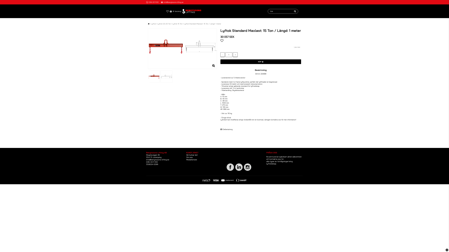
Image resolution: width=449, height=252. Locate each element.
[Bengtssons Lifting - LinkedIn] (239, 171)
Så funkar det (192, 155)
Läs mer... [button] (297, 47)
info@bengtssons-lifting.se (173, 2)
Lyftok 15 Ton (177, 24)
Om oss (189, 157)
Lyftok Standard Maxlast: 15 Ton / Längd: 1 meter (202, 24)
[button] (167, 11)
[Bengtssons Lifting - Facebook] (230, 170)
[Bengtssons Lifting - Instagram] (248, 170)
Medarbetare (191, 159)
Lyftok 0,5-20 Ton (164, 24)
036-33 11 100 (154, 2)
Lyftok (153, 24)
